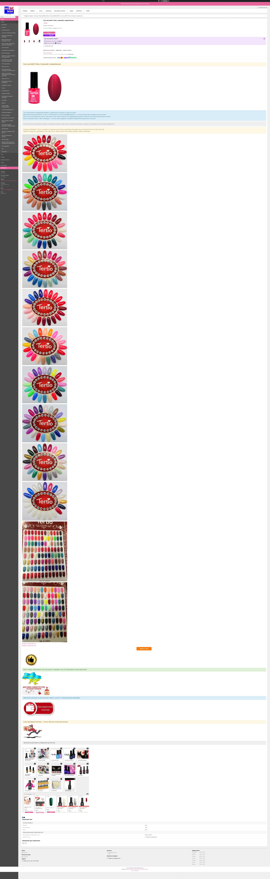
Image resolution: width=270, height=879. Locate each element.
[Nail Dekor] (9, 10)
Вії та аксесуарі (5, 139)
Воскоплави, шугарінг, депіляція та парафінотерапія (8, 125)
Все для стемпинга (6, 53)
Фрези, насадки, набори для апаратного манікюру (8, 44)
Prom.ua (141, 867)
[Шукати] (16, 17)
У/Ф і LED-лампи (5, 47)
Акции (71, 11)
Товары (2, 22)
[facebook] (22, 817)
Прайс (88, 11)
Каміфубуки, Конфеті (6, 85)
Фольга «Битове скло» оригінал (7, 136)
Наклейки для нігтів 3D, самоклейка (7, 82)
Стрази (3, 88)
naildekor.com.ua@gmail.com (7, 189)
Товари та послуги (28, 15)
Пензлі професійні (6, 63)
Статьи (2, 162)
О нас (2, 154)
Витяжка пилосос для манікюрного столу (6, 40)
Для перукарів (5, 128)
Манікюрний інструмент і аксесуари (7, 97)
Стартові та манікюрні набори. (9, 32)
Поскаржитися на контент (131, 869)
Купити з (47, 35)
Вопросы (79, 11)
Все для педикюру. (6, 115)
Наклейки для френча (7, 112)
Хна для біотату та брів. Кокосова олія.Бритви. (7, 60)
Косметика (4, 24)
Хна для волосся (5, 90)
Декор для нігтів (5, 66)
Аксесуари (4, 100)
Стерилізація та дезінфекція (8, 50)
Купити (49, 32)
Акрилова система (6, 93)
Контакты (48, 11)
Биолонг (3, 103)
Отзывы (2, 157)
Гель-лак (4, 27)
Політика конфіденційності (142, 869)
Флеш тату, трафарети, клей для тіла (8, 132)
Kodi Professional (5, 30)
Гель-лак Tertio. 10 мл (44, 15)
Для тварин (4, 151)
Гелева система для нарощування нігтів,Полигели (8, 70)
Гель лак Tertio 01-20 (55, 15)
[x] (24, 817)
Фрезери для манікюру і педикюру (7, 36)
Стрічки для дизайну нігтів (8, 109)
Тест (3, 148)
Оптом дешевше (5, 146)
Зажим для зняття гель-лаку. (8, 118)
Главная (24, 11)
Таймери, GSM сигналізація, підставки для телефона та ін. (8, 142)
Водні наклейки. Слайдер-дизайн (7, 121)
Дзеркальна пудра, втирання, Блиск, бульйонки (8, 56)
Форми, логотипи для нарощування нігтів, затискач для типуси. (8, 74)
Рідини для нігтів (5, 78)
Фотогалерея (4, 165)
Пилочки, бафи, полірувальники (5, 106)
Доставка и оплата (5, 159)
